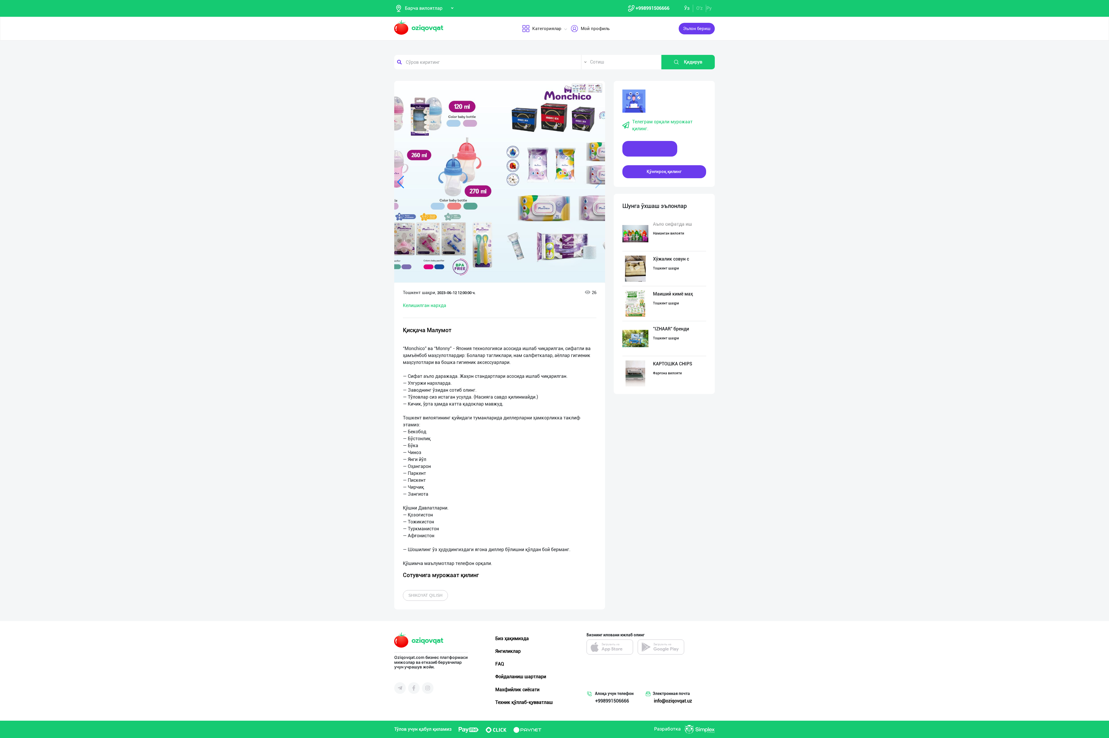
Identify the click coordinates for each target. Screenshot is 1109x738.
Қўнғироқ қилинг (664, 171)
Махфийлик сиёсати (517, 689)
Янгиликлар (508, 651)
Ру (709, 8)
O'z (699, 8)
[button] (579, 88)
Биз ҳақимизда (512, 638)
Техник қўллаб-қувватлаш (524, 702)
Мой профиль (595, 28)
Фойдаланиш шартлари (520, 676)
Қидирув (693, 62)
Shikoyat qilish (425, 595)
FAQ (499, 664)
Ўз (687, 8)
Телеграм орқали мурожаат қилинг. (662, 125)
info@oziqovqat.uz (673, 701)
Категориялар (546, 28)
